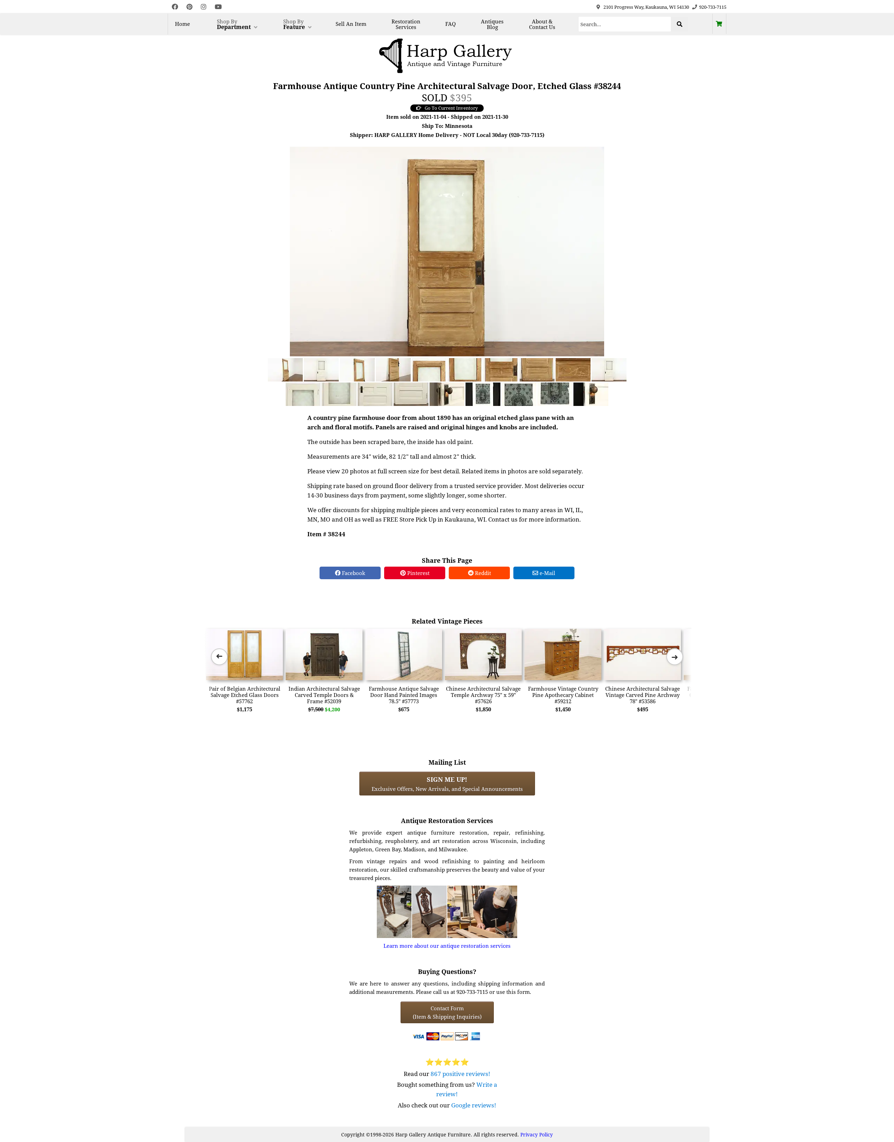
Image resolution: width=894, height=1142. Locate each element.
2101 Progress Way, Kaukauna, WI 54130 (646, 7)
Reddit (482, 572)
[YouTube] (218, 7)
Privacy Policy (536, 1134)
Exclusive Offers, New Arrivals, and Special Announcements (447, 783)
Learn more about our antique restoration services (447, 945)
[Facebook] (175, 7)
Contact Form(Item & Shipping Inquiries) (447, 1012)
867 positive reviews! (460, 1074)
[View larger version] (447, 250)
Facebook (352, 572)
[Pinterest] (189, 7)
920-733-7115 (712, 7)
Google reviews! (473, 1105)
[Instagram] (204, 7)
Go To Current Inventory (451, 108)
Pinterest (418, 572)
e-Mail (546, 572)
